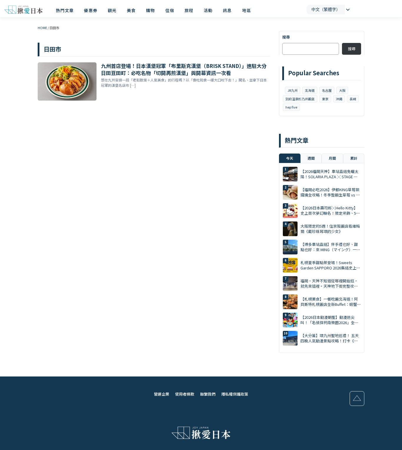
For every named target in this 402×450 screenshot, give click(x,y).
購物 (150, 10)
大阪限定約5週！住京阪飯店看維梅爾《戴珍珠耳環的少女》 (330, 228)
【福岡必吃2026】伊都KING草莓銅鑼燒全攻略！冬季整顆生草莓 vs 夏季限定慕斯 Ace (330, 195)
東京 (325, 98)
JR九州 (293, 90)
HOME (42, 27)
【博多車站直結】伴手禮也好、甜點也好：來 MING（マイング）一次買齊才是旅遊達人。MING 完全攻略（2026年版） (330, 252)
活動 (208, 10)
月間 (332, 158)
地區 (246, 10)
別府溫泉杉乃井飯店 (300, 98)
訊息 (227, 10)
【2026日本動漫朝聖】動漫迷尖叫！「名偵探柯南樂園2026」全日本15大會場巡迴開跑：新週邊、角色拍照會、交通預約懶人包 (329, 325)
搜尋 (286, 37)
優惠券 (90, 10)
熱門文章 (65, 10)
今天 (289, 158)
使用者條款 (184, 394)
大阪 (342, 90)
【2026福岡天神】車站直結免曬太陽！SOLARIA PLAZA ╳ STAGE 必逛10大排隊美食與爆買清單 (329, 177)
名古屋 (327, 90)
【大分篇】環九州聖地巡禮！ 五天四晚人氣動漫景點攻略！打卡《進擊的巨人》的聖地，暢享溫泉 (329, 341)
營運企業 (161, 394)
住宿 (169, 10)
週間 (311, 158)
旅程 (189, 10)
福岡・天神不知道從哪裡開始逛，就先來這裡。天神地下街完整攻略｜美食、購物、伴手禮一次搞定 (329, 286)
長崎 (353, 98)
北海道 (310, 90)
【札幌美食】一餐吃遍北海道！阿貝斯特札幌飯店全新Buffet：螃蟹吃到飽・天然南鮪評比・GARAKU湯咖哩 (329, 307)
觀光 (112, 10)
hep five (291, 107)
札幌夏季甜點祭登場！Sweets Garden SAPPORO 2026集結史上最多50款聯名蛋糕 (330, 268)
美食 (131, 10)
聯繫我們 (207, 394)
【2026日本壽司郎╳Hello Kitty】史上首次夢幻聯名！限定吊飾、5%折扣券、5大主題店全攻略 (330, 213)
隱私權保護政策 (234, 394)
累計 (353, 158)
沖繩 (339, 98)
